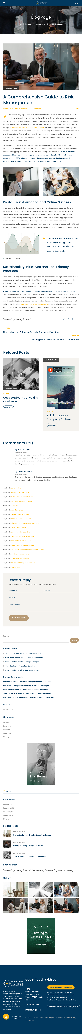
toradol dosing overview (20, 532)
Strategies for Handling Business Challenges (23, 670)
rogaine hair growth (18, 527)
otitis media (15, 567)
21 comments (36, 108)
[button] (77, 3)
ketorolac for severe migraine (22, 536)
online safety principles (20, 558)
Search (6, 636)
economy (17, 319)
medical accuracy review (20, 554)
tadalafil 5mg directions (20, 514)
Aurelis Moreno (22, 108)
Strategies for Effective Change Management (23, 662)
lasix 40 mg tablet (18, 510)
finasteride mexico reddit (21, 519)
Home (20, 24)
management (38, 870)
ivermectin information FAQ (21, 541)
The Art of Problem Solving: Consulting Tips (23, 653)
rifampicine (15, 505)
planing (27, 319)
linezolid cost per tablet (20, 492)
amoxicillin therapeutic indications (24, 563)
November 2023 (9, 709)
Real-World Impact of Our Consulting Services (24, 657)
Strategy (6, 737)
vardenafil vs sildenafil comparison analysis (27, 549)
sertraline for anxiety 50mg (21, 501)
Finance (6, 394)
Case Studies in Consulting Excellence (20, 399)
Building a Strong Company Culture (59, 417)
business (7, 319)
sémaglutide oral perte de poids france (26, 523)
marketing (49, 870)
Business (6, 722)
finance (27, 870)
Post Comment (18, 618)
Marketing (7, 733)
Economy (28, 24)
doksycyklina (16, 488)
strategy (69, 870)
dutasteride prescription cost (22, 497)
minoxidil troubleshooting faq (22, 545)
